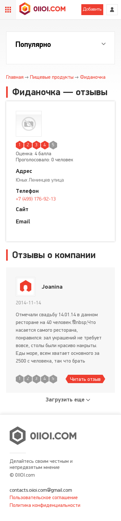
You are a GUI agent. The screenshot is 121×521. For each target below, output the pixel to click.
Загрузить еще (65, 399)
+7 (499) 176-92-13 (36, 199)
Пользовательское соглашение (44, 497)
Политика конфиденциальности (45, 505)
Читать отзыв (85, 379)
